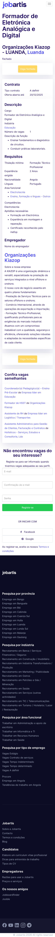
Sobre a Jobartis (11, 829)
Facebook (29, 531)
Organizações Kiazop (20, 257)
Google (30, 538)
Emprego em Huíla (12, 620)
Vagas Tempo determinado (17, 766)
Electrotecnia (17, 192)
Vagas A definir (10, 770)
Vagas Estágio (10, 753)
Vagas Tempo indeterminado (18, 761)
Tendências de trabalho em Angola (21, 784)
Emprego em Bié (11, 607)
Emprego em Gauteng (14, 637)
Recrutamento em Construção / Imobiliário (25, 659)
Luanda (35, 52)
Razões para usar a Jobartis (17, 877)
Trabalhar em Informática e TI (18, 731)
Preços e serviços (12, 881)
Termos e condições (13, 837)
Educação (10, 127)
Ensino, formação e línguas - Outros (30, 196)
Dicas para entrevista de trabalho (20, 859)
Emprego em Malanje (14, 632)
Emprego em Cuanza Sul (16, 616)
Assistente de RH (14, 413)
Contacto (7, 833)
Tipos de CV (9, 863)
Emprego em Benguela (14, 603)
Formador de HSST (15, 402)
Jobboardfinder (11, 894)
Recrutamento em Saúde (15, 688)
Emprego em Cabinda (14, 611)
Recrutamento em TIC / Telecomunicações (25, 701)
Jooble (6, 899)
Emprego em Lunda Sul (15, 628)
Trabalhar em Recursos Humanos (20, 735)
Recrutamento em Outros (16, 675)
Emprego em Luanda (13, 624)
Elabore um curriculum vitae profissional (24, 855)
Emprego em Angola (13, 780)
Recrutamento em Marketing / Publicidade (25, 671)
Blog (4, 841)
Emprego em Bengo (13, 599)
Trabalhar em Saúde (13, 739)
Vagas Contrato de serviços (17, 757)
